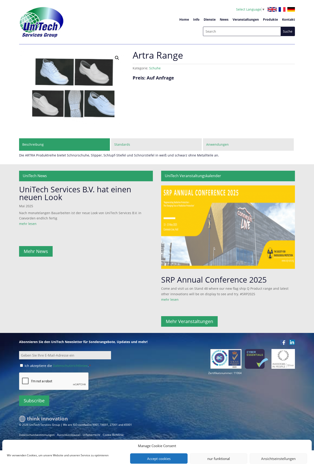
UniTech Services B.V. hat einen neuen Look (75, 193)
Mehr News (36, 251)
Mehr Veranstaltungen (189, 321)
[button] (117, 58)
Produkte (270, 19)
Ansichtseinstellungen (278, 458)
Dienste (210, 19)
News (224, 19)
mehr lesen (28, 223)
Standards (122, 144)
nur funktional (218, 458)
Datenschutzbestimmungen (36, 435)
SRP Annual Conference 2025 (214, 279)
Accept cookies (159, 458)
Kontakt (288, 19)
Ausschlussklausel (68, 435)
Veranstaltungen (246, 19)
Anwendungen (217, 144)
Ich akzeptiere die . (58, 365)
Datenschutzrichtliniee (70, 365)
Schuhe (155, 68)
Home (184, 19)
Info (196, 19)
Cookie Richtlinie (113, 435)
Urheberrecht (91, 435)
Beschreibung (33, 144)
